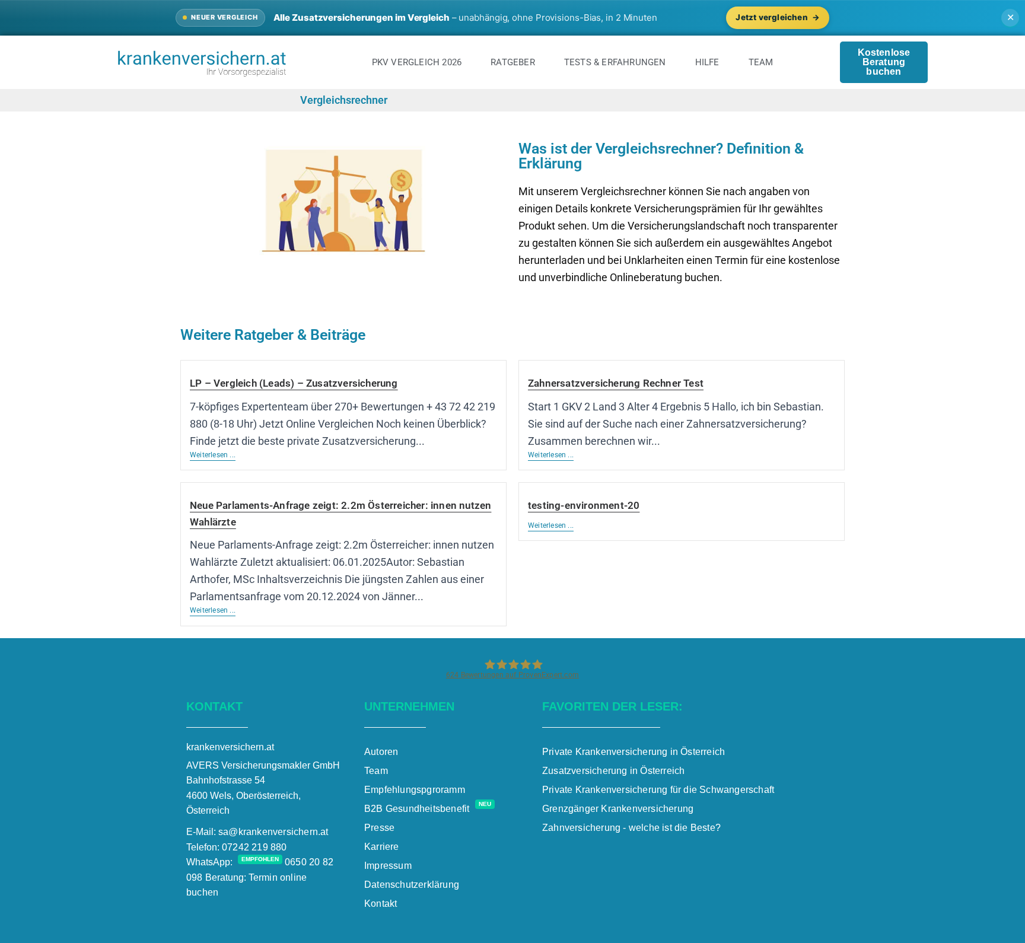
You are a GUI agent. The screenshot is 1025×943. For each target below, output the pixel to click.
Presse (379, 828)
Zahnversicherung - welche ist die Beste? (631, 828)
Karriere (381, 847)
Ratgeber (513, 62)
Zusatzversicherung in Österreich (613, 771)
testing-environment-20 (583, 505)
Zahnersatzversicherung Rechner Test (616, 383)
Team (761, 62)
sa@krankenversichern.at (273, 832)
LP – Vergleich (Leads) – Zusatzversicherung (294, 383)
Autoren (381, 752)
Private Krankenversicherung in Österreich (633, 752)
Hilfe (707, 62)
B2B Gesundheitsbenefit (427, 809)
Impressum (388, 866)
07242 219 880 (254, 847)
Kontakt (380, 904)
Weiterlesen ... (212, 455)
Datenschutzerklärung (411, 885)
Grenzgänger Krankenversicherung (617, 809)
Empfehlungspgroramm (414, 790)
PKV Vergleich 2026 (417, 62)
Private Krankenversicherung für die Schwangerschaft (658, 790)
